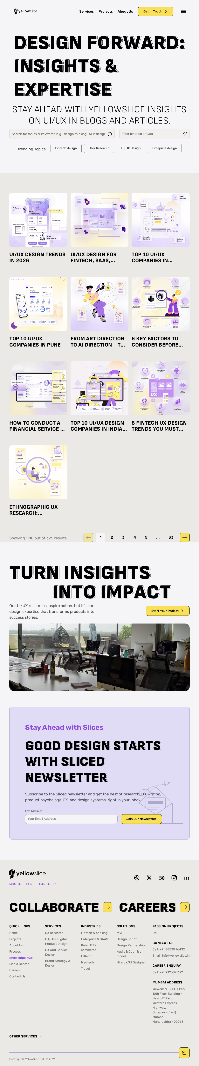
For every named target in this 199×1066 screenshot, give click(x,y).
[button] (183, 11)
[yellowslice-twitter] (149, 878)
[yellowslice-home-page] (25, 11)
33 (171, 537)
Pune (30, 884)
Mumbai (15, 884)
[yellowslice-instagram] (174, 878)
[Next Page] (185, 537)
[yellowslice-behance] (162, 878)
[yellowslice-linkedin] (186, 878)
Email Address (34, 811)
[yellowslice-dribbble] (137, 878)
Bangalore (48, 884)
